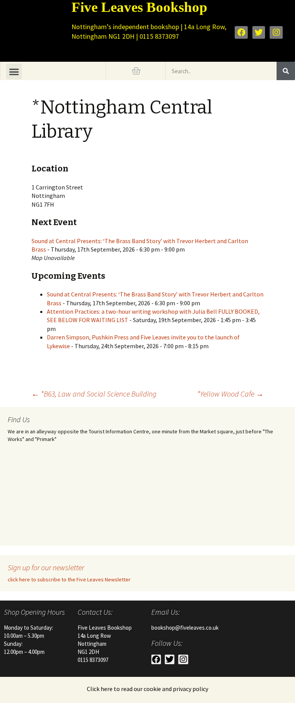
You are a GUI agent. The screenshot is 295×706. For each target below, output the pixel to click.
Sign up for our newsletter (46, 567)
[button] (14, 71)
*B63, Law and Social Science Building (93, 393)
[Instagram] (276, 32)
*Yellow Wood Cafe (230, 393)
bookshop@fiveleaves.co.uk (185, 627)
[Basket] (136, 71)
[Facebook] (241, 32)
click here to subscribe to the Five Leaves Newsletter (69, 579)
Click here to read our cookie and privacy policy (147, 689)
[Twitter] (258, 32)
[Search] (286, 71)
